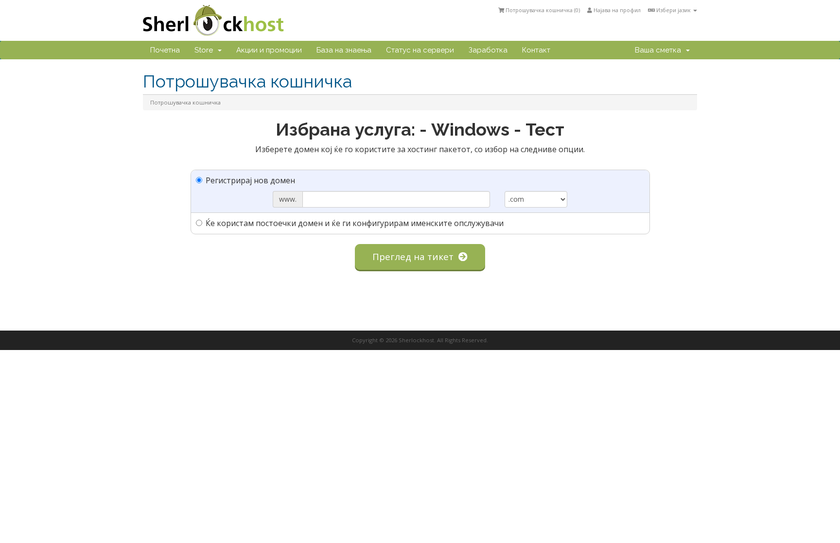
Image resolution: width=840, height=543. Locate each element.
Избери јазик (673, 10)
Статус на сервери (420, 50)
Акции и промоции (269, 50)
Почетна (165, 50)
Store (205, 50)
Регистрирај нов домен (250, 180)
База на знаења (343, 50)
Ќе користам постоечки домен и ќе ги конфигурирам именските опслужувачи (355, 223)
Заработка (488, 50)
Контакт (536, 50)
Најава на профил (616, 10)
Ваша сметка (660, 50)
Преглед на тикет (415, 256)
